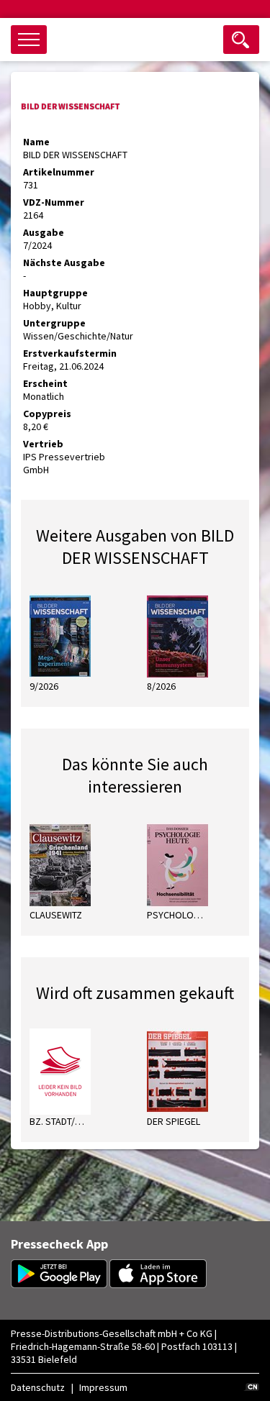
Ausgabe (43, 232)
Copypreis (47, 413)
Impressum (103, 1387)
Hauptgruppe (55, 292)
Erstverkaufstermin (70, 353)
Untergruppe (54, 322)
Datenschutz (38, 1387)
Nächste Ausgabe (64, 262)
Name (36, 141)
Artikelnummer (58, 171)
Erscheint (45, 383)
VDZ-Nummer (53, 202)
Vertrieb (43, 443)
